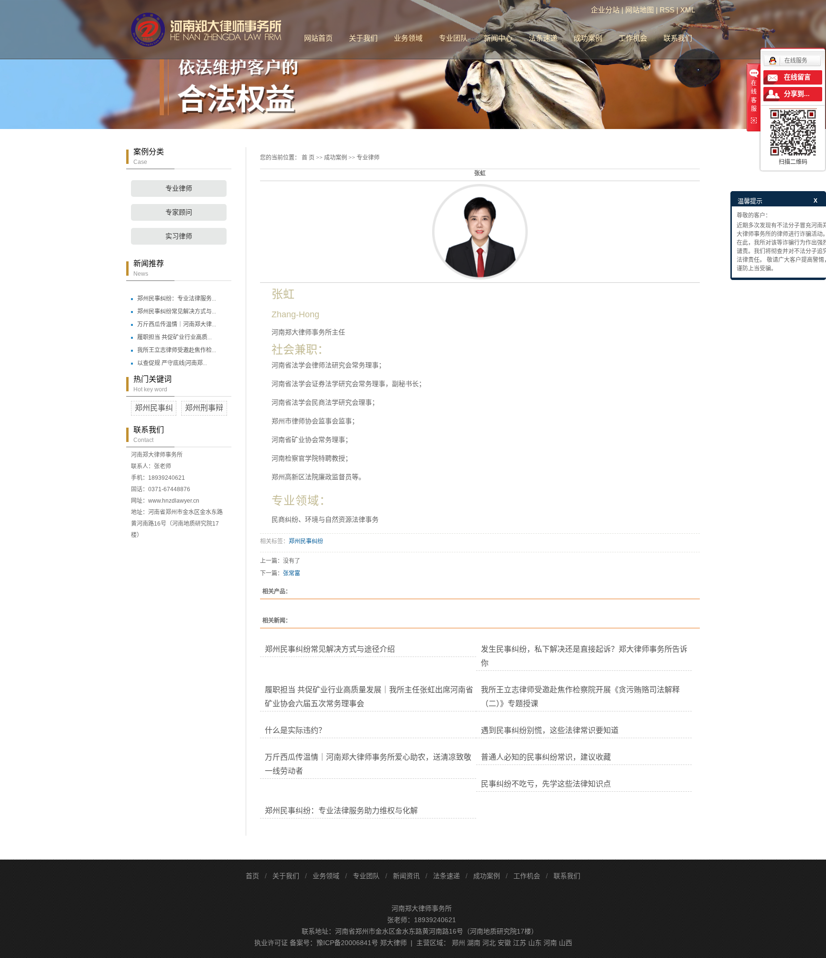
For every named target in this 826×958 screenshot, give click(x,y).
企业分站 (605, 10)
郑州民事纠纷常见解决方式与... (176, 311)
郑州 (458, 943)
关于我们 (363, 38)
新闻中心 (498, 38)
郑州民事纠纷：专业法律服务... (176, 298)
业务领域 (408, 38)
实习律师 (178, 236)
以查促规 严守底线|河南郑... (172, 363)
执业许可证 (271, 943)
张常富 (291, 573)
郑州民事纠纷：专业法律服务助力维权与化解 (341, 811)
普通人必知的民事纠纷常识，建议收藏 (546, 757)
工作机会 (633, 38)
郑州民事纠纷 (306, 541)
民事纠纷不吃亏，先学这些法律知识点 (546, 784)
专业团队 (453, 38)
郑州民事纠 (154, 408)
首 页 (308, 157)
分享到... (797, 93)
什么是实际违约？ (295, 730)
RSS (667, 10)
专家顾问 (178, 212)
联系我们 (677, 38)
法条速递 (543, 38)
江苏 (519, 943)
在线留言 (797, 77)
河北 (489, 943)
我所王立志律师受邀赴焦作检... (176, 350)
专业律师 (178, 188)
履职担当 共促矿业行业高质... (174, 337)
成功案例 (588, 38)
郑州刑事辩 (204, 408)
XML (687, 10)
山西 (565, 943)
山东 (535, 943)
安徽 (504, 943)
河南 (550, 943)
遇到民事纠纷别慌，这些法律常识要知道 (550, 730)
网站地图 (639, 10)
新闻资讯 (406, 876)
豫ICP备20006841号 (347, 943)
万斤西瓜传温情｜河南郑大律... (176, 324)
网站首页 (318, 38)
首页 (252, 876)
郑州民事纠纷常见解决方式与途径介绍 (330, 649)
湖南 (473, 943)
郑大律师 (393, 943)
